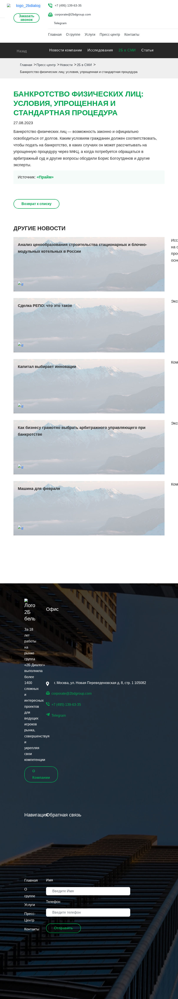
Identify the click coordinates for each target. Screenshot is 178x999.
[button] (63, 928)
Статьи (147, 50)
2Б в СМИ (127, 50)
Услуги (90, 34)
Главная (55, 34)
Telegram (60, 23)
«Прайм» (45, 177)
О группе (73, 34)
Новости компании (65, 50)
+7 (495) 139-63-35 (68, 5)
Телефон (53, 902)
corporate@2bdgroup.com (73, 14)
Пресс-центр (110, 34)
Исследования (100, 50)
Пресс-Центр (29, 917)
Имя (49, 880)
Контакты (131, 34)
